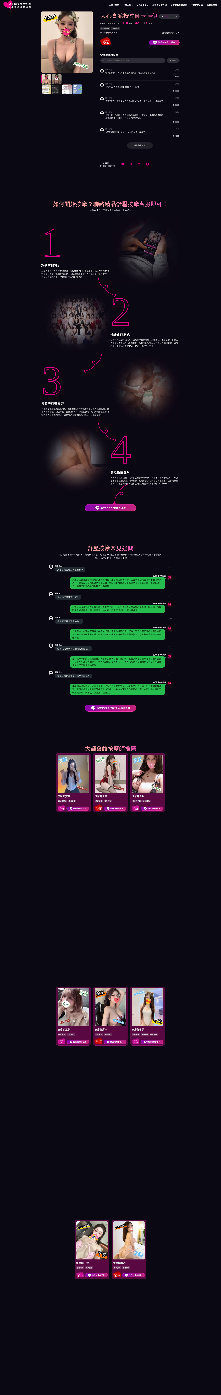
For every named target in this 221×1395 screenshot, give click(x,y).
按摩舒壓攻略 (197, 5)
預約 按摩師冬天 (153, 1042)
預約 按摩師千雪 (98, 1275)
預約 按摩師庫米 (116, 1042)
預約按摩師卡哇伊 (167, 42)
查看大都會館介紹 (171, 33)
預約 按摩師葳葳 (79, 1042)
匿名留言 (173, 60)
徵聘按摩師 (212, 5)
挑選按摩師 (114, 5)
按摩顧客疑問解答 (179, 5)
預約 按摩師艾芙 (79, 808)
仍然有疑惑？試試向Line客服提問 (113, 708)
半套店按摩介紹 (159, 5)
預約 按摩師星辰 (153, 808)
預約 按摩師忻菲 (116, 808)
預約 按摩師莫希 (135, 1275)
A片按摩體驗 (143, 5)
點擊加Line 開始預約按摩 (113, 507)
